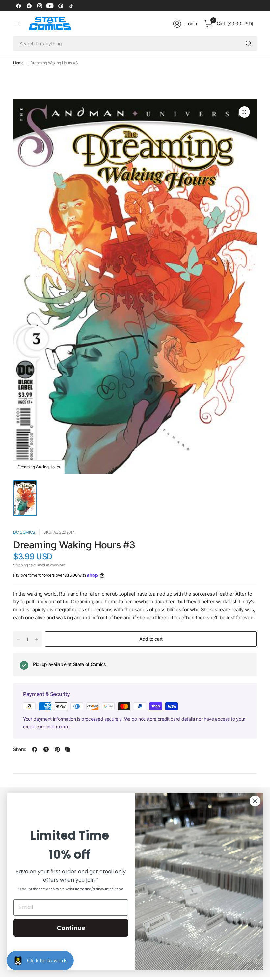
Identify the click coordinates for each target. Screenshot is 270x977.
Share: (19, 749)
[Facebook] (18, 5)
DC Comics (24, 532)
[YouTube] (50, 5)
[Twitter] (29, 5)
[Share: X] (46, 749)
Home (18, 63)
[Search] (248, 43)
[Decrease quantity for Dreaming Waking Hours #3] (18, 639)
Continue (71, 928)
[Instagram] (39, 5)
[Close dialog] (255, 801)
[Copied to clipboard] (67, 749)
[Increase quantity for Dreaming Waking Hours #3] (36, 639)
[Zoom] (244, 112)
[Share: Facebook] (34, 749)
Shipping (20, 565)
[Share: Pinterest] (57, 749)
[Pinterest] (60, 5)
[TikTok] (71, 5)
